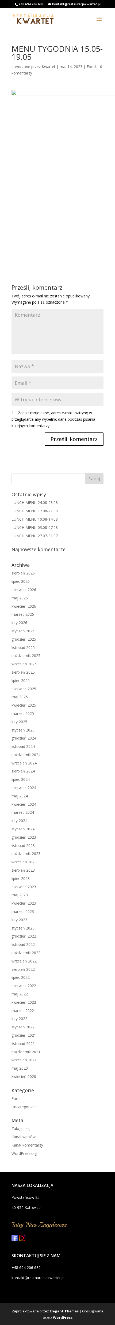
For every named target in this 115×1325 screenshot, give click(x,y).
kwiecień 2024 (23, 804)
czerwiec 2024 (23, 787)
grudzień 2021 (23, 1035)
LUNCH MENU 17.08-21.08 (34, 510)
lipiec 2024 (20, 779)
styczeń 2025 (22, 730)
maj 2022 (19, 993)
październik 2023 (25, 853)
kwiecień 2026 (23, 606)
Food (91, 66)
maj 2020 (19, 1068)
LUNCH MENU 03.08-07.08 (34, 527)
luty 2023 (19, 919)
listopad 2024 (23, 746)
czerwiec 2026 (23, 589)
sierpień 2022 (23, 969)
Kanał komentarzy (27, 1145)
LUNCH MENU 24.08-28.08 (34, 502)
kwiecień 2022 (23, 1002)
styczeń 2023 (22, 928)
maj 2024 (19, 795)
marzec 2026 (22, 614)
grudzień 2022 (23, 936)
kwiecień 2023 (23, 903)
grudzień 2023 (23, 837)
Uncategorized (24, 1106)
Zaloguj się (20, 1128)
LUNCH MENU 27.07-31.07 (34, 535)
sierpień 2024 (23, 771)
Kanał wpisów (23, 1136)
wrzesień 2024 (24, 763)
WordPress (62, 1317)
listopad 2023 (23, 845)
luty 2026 (19, 622)
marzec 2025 (22, 713)
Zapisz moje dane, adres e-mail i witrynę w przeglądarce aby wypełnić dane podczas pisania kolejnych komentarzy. (53, 419)
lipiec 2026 (20, 581)
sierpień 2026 (23, 573)
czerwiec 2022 (23, 985)
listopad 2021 (23, 1043)
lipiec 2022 (20, 977)
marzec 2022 (22, 1010)
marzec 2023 (22, 911)
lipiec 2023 (20, 878)
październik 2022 (25, 952)
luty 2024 (19, 820)
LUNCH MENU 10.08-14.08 (34, 519)
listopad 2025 (23, 647)
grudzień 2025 (23, 639)
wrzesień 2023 (24, 861)
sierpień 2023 (23, 870)
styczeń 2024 (22, 828)
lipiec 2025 (20, 680)
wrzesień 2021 (24, 1059)
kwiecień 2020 (23, 1076)
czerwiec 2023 (23, 886)
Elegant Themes (64, 1311)
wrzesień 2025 (24, 663)
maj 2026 (19, 597)
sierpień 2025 (23, 672)
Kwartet (48, 66)
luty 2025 (19, 721)
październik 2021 (25, 1051)
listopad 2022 (23, 944)
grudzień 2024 (23, 738)
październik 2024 (25, 754)
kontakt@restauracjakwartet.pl (37, 1277)
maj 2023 (19, 894)
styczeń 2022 (22, 1026)
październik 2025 (25, 655)
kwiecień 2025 (23, 705)
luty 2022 (19, 1018)
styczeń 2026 (22, 630)
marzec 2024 (22, 812)
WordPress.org (24, 1153)
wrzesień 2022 (24, 961)
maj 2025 (19, 696)
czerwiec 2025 (23, 688)
